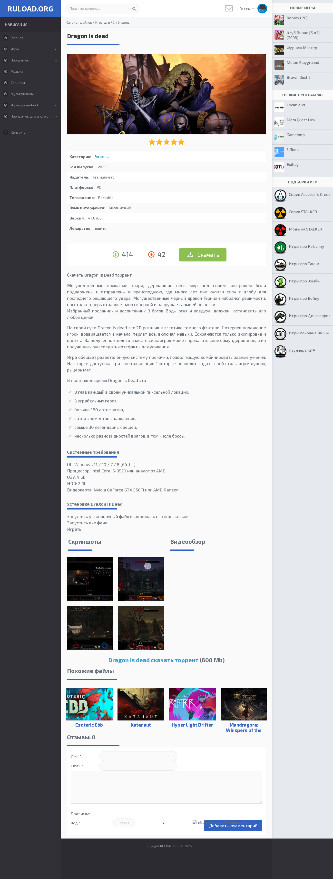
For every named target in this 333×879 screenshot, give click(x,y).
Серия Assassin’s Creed (310, 194)
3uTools (293, 149)
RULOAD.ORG (30, 8)
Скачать (207, 254)
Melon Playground (303, 62)
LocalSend (296, 104)
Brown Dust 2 (299, 77)
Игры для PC (105, 22)
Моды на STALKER (305, 229)
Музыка (17, 71)
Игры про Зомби (304, 281)
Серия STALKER (303, 211)
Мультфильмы (22, 94)
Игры (15, 49)
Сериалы (18, 82)
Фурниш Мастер (302, 47)
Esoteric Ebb (89, 725)
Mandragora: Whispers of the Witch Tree (244, 730)
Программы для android (30, 116)
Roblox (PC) (297, 17)
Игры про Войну (304, 298)
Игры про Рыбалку (306, 246)
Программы (20, 60)
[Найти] (134, 8)
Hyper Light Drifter (192, 725)
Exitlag (293, 164)
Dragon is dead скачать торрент (153, 659)
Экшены (124, 22)
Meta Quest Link (301, 119)
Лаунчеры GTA (302, 350)
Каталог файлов (79, 22)
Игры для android (24, 105)
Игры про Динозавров (310, 315)
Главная (17, 38)
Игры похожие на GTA (309, 332)
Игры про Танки (304, 263)
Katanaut (141, 725)
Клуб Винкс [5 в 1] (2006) (303, 35)
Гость (245, 8)
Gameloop (296, 134)
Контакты (18, 132)
